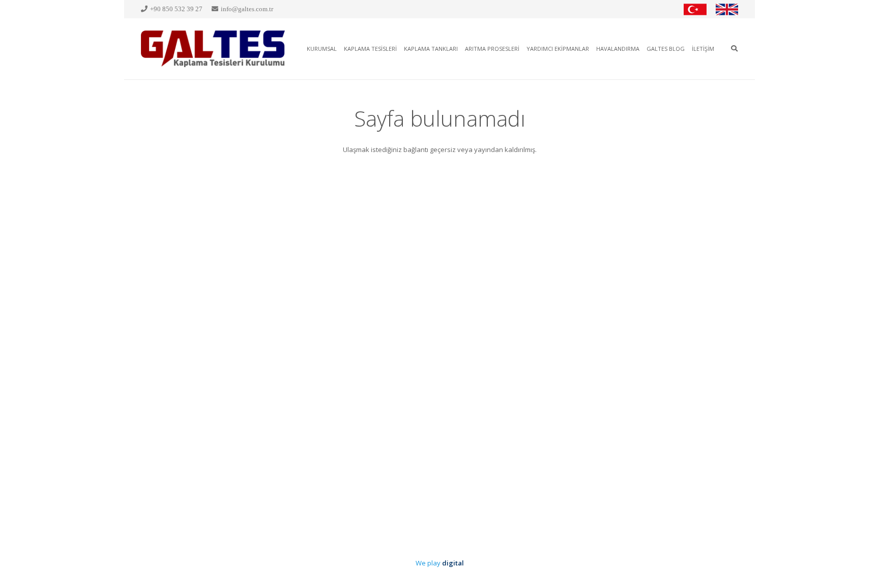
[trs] (695, 9)
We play (440, 562)
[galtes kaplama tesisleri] (213, 49)
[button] (734, 49)
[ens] (727, 9)
